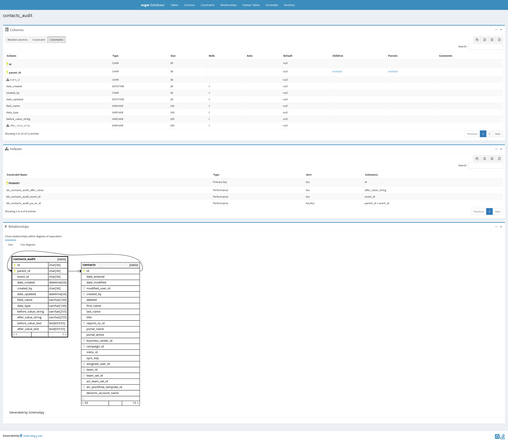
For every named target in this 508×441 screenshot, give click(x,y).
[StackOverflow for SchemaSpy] (502, 437)
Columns (189, 5)
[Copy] (477, 39)
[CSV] (492, 39)
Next (497, 134)
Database (153, 5)
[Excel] (484, 39)
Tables (175, 5)
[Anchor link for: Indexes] (24, 149)
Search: (462, 46)
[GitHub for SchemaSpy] (497, 437)
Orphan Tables (251, 5)
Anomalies (272, 5)
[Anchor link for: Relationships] (31, 227)
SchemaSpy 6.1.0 (32, 436)
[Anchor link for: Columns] (26, 30)
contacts (337, 71)
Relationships (228, 5)
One (10, 244)
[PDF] (499, 39)
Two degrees (27, 244)
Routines (289, 5)
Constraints (208, 5)
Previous (472, 134)
